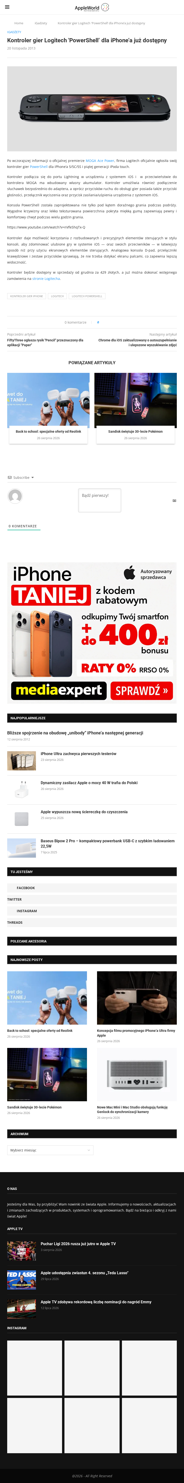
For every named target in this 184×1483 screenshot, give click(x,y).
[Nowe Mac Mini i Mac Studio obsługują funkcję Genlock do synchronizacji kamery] (137, 1074)
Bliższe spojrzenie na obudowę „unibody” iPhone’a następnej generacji (75, 732)
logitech (57, 296)
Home (18, 23)
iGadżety (41, 23)
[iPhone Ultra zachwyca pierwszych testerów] (21, 760)
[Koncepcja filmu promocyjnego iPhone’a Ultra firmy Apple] (137, 998)
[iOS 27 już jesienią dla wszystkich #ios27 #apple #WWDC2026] (92, 1368)
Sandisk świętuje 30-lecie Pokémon (135, 431)
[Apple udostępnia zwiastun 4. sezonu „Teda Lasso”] (21, 1280)
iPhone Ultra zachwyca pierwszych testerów (78, 753)
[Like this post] (101, 322)
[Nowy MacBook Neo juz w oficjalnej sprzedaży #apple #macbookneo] (149, 1368)
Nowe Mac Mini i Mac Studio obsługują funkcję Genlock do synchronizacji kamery (132, 1109)
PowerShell (39, 166)
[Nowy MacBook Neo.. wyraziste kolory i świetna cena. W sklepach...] (34, 1425)
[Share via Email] (120, 322)
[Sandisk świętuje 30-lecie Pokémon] (135, 400)
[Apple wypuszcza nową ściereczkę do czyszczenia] (21, 819)
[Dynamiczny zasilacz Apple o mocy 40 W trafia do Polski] (21, 790)
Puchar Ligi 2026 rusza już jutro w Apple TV (78, 1244)
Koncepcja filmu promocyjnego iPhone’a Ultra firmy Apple (136, 1033)
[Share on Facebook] (107, 322)
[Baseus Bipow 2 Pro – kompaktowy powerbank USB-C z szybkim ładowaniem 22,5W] (21, 848)
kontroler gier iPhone (26, 296)
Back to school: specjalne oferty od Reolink (48, 431)
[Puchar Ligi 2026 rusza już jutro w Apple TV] (21, 1251)
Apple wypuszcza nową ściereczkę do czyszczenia (84, 812)
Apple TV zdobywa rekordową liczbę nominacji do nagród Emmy (96, 1302)
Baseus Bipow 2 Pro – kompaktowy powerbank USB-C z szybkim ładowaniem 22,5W (108, 844)
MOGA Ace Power (100, 160)
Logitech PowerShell (87, 296)
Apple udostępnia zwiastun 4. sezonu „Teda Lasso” (85, 1273)
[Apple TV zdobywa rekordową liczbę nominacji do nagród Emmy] (21, 1309)
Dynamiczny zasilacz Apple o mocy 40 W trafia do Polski (89, 783)
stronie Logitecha (46, 278)
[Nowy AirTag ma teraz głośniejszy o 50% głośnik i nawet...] (149, 1425)
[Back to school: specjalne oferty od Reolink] (48, 400)
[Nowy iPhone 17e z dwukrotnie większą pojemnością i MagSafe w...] (92, 1425)
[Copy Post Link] (113, 322)
